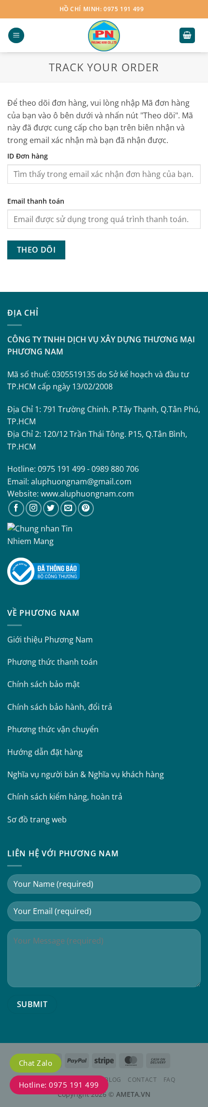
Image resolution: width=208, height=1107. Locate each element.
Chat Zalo (35, 1063)
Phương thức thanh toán (52, 662)
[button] (16, 36)
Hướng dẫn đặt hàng (45, 752)
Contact (142, 1079)
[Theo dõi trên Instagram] (34, 508)
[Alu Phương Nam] (104, 35)
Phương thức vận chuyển (53, 729)
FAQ (169, 1079)
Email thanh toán (35, 201)
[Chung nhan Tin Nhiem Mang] (43, 534)
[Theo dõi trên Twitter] (51, 508)
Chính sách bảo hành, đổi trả (59, 707)
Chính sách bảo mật (43, 684)
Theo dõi (36, 249)
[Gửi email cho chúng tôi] (68, 508)
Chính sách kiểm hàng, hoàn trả (64, 796)
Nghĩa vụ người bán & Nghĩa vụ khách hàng (85, 774)
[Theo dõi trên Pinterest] (86, 508)
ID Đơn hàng (27, 155)
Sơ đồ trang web (37, 819)
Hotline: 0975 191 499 (59, 1085)
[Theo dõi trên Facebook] (16, 508)
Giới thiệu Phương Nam (50, 639)
